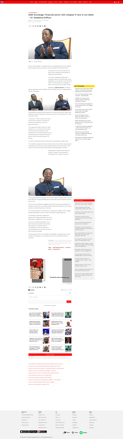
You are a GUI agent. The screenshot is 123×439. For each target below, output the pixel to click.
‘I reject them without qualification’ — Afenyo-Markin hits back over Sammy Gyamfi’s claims (84, 128)
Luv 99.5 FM (42, 425)
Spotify (85, 432)
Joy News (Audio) (59, 427)
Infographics (75, 427)
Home (31, 2)
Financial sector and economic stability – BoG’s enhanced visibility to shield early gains (46, 368)
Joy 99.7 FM (41, 414)
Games (91, 414)
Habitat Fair (92, 417)
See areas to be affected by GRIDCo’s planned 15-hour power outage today (84, 139)
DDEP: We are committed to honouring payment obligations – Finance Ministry (44, 379)
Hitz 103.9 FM (42, 420)
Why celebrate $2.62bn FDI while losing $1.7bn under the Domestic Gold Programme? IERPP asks (83, 235)
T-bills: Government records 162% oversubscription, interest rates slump (83, 209)
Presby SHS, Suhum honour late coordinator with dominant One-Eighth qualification (83, 218)
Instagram (74, 422)
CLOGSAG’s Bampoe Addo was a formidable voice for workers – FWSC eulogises (83, 260)
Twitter (74, 420)
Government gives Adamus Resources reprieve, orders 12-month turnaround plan (82, 116)
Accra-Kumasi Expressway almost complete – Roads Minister (83, 94)
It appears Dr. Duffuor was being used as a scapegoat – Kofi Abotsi (42, 370)
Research (66, 2)
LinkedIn (74, 425)
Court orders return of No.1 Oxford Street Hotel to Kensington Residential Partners (83, 111)
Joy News (57, 414)
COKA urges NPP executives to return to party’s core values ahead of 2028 (83, 240)
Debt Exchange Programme (58, 247)
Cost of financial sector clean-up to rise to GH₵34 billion (40, 375)
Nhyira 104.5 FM (42, 427)
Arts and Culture (43, 2)
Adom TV (57, 417)
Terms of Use (25, 422)
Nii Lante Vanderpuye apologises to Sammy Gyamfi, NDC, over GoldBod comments (84, 105)
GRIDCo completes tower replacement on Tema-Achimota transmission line (84, 270)
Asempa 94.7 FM (43, 422)
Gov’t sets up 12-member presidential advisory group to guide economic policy (44, 366)
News (36, 2)
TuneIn (68, 432)
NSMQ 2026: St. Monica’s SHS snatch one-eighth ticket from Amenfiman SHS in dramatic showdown (84, 229)
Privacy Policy (25, 425)
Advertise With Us (26, 417)
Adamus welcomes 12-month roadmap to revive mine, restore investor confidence (84, 204)
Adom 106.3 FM (42, 417)
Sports (55, 2)
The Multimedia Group (27, 414)
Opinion (60, 2)
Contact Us (24, 420)
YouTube (74, 414)
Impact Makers (93, 420)
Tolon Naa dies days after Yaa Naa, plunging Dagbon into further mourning (83, 255)
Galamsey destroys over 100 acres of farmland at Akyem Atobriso (83, 266)
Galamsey (91, 422)
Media (79, 2)
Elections (85, 2)
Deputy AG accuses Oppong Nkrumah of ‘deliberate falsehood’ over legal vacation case (83, 133)
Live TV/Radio (73, 2)
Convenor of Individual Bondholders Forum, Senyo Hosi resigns (41, 382)
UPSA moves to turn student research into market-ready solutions (84, 213)
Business (50, 2)
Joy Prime (57, 420)
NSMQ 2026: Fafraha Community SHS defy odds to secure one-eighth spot (83, 251)
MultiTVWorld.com (60, 422)
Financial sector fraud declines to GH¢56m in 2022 (38, 384)
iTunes (76, 432)
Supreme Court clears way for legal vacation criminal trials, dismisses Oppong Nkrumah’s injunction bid (84, 90)
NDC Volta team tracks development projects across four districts (83, 224)
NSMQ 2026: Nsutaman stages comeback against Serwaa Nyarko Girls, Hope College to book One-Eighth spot (84, 245)
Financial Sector (56, 249)
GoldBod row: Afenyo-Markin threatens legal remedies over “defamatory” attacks (82, 100)
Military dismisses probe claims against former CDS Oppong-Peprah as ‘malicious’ (84, 122)
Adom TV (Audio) (59, 425)
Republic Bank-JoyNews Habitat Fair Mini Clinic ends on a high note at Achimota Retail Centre (84, 275)
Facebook (74, 417)
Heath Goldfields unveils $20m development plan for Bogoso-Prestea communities (45, 363)
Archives (91, 425)
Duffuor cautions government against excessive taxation (39, 377)
